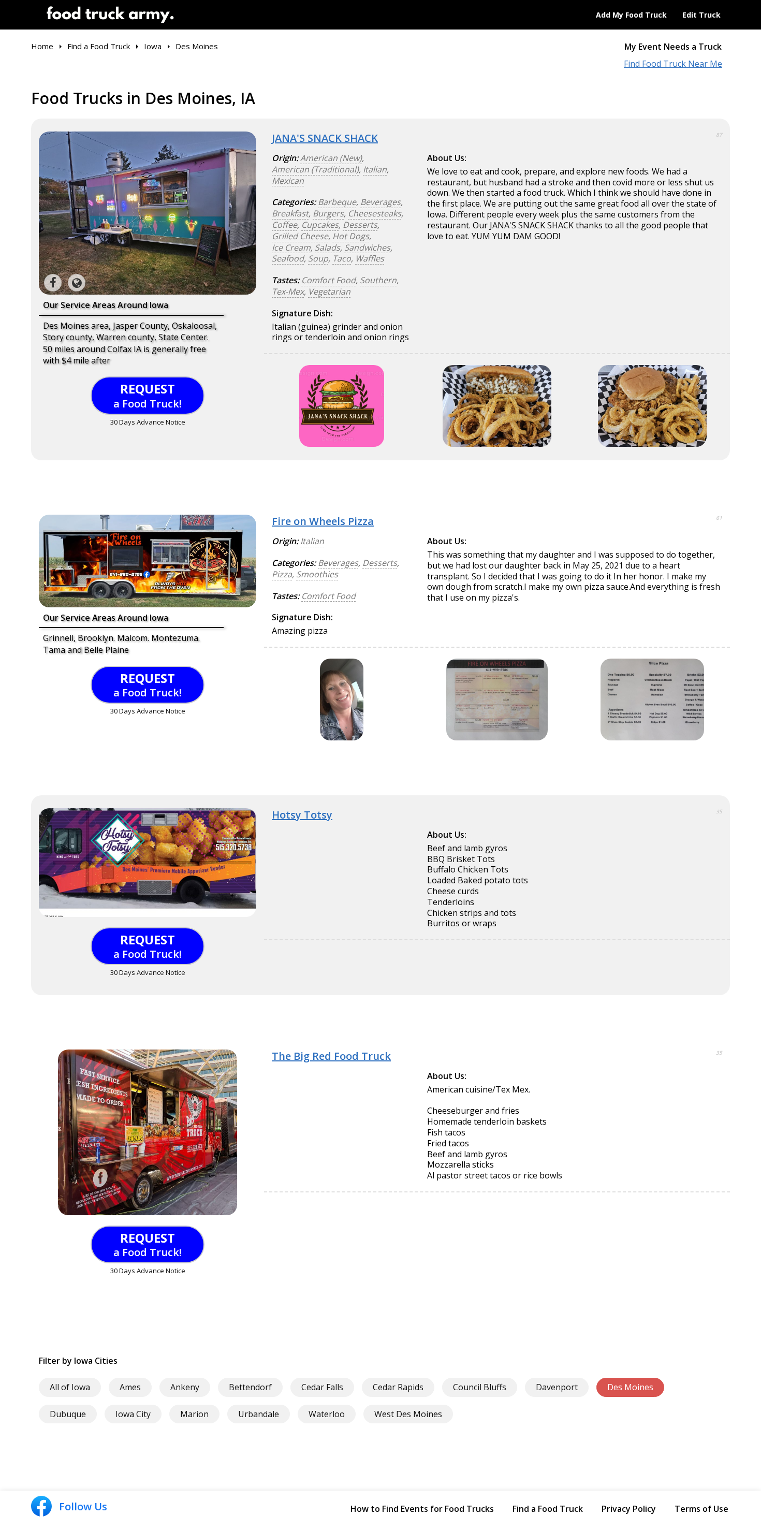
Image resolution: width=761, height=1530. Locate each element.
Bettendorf (250, 1387)
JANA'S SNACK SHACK (325, 138)
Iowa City (133, 1414)
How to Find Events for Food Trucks (422, 1508)
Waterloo (327, 1414)
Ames (130, 1387)
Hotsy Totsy (302, 815)
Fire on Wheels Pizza (323, 521)
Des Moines (630, 1387)
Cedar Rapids (398, 1387)
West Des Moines (408, 1414)
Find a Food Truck (548, 1508)
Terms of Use (701, 1508)
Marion (194, 1414)
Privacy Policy (629, 1508)
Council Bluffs (479, 1387)
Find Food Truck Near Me (673, 64)
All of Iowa (70, 1387)
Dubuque (68, 1414)
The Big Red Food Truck (331, 1056)
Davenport (557, 1387)
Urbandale (258, 1414)
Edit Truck (701, 15)
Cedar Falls (322, 1387)
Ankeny (184, 1387)
